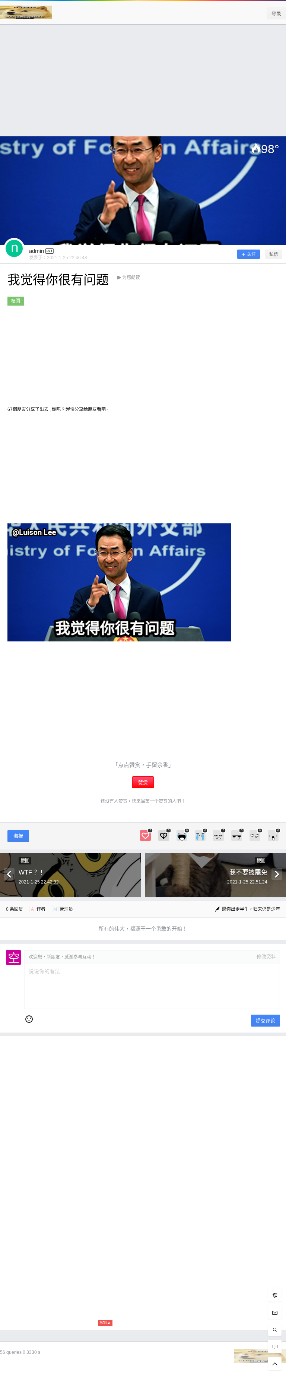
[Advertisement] (143, 84)
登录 (276, 13)
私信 (273, 254)
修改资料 (266, 956)
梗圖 (15, 301)
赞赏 (143, 782)
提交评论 (265, 1021)
